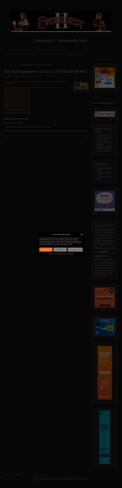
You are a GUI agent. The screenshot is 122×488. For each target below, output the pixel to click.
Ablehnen (60, 249)
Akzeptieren (45, 249)
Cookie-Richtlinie (52, 253)
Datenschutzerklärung (62, 253)
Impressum (71, 253)
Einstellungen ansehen (75, 249)
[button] (82, 234)
